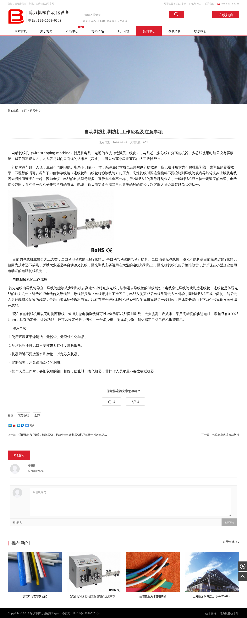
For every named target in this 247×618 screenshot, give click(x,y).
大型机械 (122, 21)
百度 (177, 3)
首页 (24, 110)
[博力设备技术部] (229, 613)
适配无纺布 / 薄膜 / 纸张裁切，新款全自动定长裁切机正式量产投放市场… (63, 434)
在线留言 (174, 31)
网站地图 (168, 3)
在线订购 (226, 14)
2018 (103, 21)
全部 (37, 415)
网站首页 (20, 31)
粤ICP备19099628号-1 (87, 613)
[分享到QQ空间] (10, 425)
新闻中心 (149, 31)
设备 (114, 21)
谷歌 (184, 3)
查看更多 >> (231, 541)
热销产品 (97, 31)
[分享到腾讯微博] (18, 425)
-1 (98, 21)
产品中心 (72, 31)
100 (109, 21)
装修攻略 (23, 415)
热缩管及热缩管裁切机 (225, 434)
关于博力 (46, 31)
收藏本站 (196, 3)
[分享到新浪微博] (14, 425)
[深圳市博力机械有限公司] (38, 23)
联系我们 (209, 3)
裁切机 (86, 21)
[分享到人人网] (22, 425)
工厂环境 (123, 31)
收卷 (93, 21)
